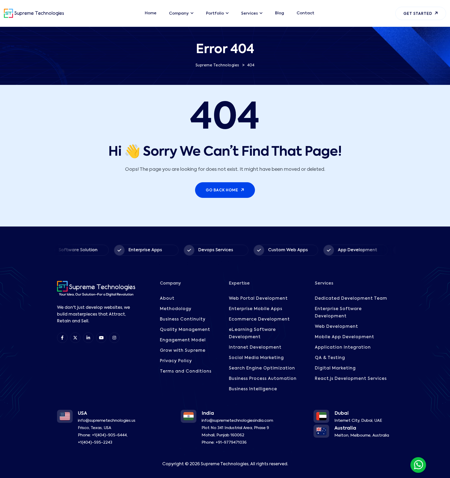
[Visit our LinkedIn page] (88, 337)
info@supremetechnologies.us (106, 421)
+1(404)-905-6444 (109, 435)
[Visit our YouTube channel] (101, 337)
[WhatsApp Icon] (418, 465)
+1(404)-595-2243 (95, 442)
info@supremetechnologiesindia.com (237, 421)
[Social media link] (114, 337)
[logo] (34, 13)
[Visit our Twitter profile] (75, 337)
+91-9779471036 (231, 442)
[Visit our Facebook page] (62, 337)
